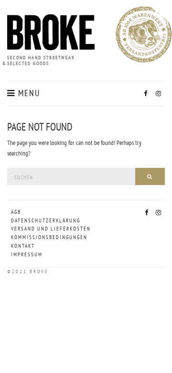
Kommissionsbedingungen (46, 237)
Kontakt (23, 245)
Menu (27, 93)
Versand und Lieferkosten (46, 228)
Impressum (27, 254)
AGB (16, 211)
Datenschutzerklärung (45, 220)
